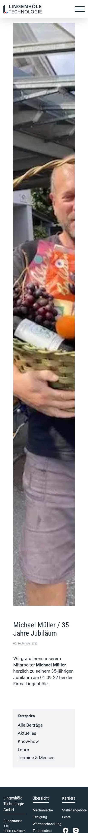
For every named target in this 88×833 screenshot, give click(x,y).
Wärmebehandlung (44, 824)
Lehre (23, 749)
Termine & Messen (36, 757)
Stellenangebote (73, 810)
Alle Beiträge (30, 725)
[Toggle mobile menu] (80, 9)
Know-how (28, 741)
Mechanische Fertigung (43, 813)
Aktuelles (27, 733)
